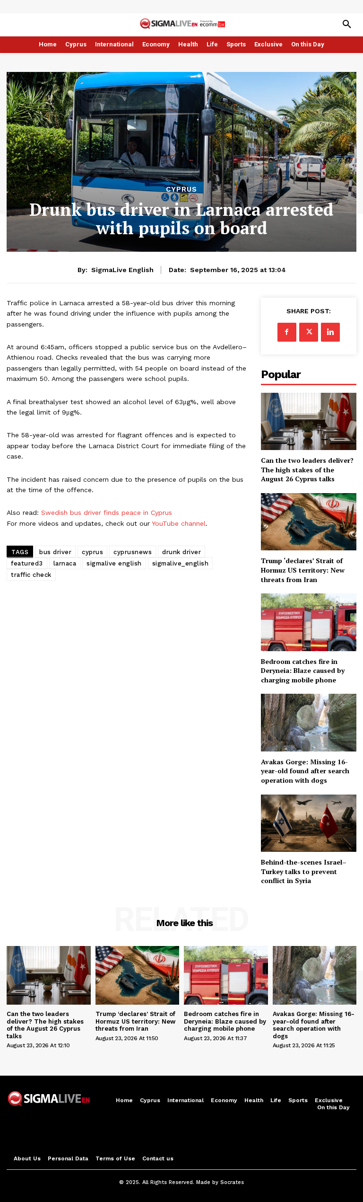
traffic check (31, 574)
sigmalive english (114, 563)
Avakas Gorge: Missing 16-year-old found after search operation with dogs (305, 771)
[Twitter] (308, 332)
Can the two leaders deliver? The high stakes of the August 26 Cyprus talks (307, 469)
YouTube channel (179, 523)
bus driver (55, 552)
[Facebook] (286, 332)
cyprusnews (132, 552)
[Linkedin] (330, 332)
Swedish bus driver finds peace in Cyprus (106, 512)
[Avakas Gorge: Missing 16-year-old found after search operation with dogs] (308, 722)
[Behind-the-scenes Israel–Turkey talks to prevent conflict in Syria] (308, 823)
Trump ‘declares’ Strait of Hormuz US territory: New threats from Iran (303, 569)
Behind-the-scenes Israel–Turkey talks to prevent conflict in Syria (303, 871)
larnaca (65, 563)
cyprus (92, 552)
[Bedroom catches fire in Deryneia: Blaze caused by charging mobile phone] (308, 622)
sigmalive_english (180, 563)
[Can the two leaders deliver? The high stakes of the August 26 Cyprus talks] (308, 421)
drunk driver (181, 552)
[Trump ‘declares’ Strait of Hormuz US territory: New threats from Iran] (308, 521)
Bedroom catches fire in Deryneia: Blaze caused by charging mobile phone (303, 670)
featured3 (27, 563)
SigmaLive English (122, 270)
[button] (347, 24)
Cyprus (181, 189)
